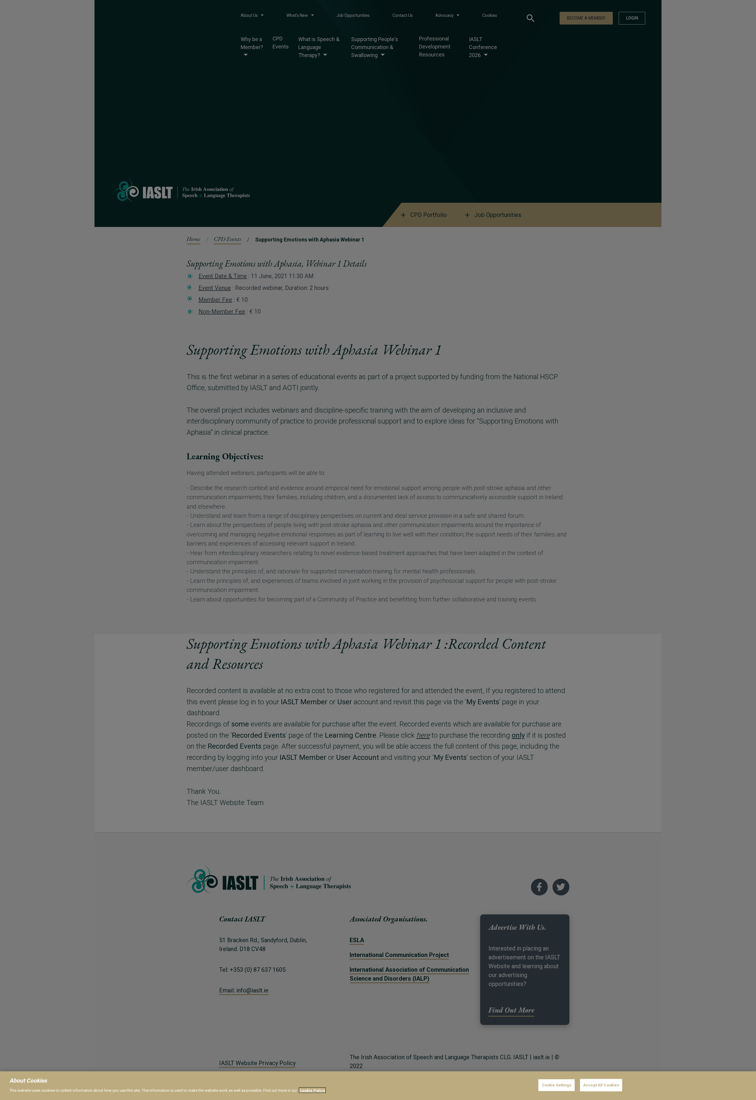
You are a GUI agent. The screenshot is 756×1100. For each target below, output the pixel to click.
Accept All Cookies (601, 1085)
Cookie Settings (556, 1085)
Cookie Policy (312, 1090)
